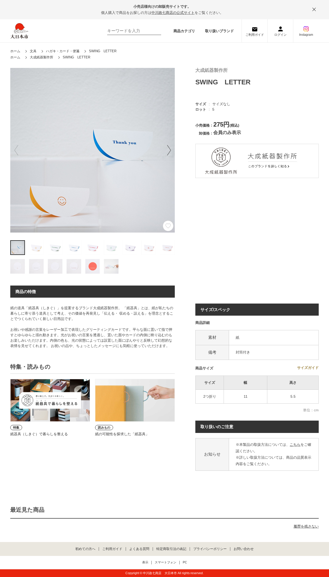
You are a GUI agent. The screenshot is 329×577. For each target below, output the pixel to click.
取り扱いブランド (219, 31)
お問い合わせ (244, 549)
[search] (154, 31)
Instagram (306, 35)
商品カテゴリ (184, 31)
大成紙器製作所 (211, 70)
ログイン (280, 35)
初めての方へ (85, 549)
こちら (295, 444)
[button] (169, 150)
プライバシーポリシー (210, 549)
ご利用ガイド (254, 35)
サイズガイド (308, 368)
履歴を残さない (306, 526)
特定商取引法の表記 (171, 549)
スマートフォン (165, 562)
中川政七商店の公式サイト (173, 13)
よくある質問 (139, 549)
